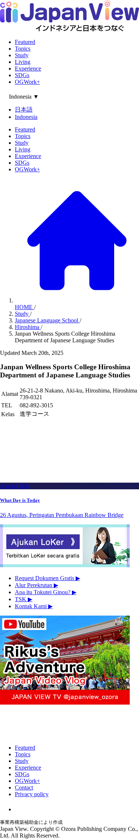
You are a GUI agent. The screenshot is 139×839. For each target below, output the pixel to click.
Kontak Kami (34, 606)
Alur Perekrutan (36, 585)
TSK (23, 599)
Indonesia (26, 117)
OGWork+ (27, 82)
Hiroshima (28, 327)
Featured (25, 42)
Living (22, 62)
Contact (24, 787)
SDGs (22, 75)
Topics (22, 48)
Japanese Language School (47, 320)
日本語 (24, 109)
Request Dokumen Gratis (47, 578)
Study (22, 55)
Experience (28, 68)
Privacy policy (32, 794)
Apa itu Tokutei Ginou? (45, 592)
